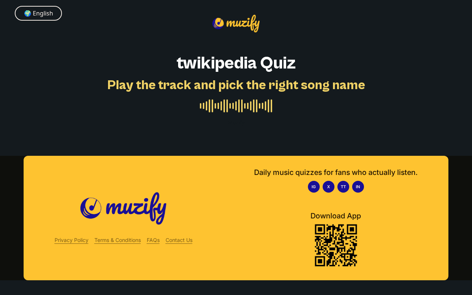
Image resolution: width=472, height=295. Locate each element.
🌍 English (38, 13)
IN (358, 186)
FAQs (153, 240)
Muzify (236, 122)
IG (314, 186)
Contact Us (179, 240)
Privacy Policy (71, 240)
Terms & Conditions (117, 240)
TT (343, 186)
